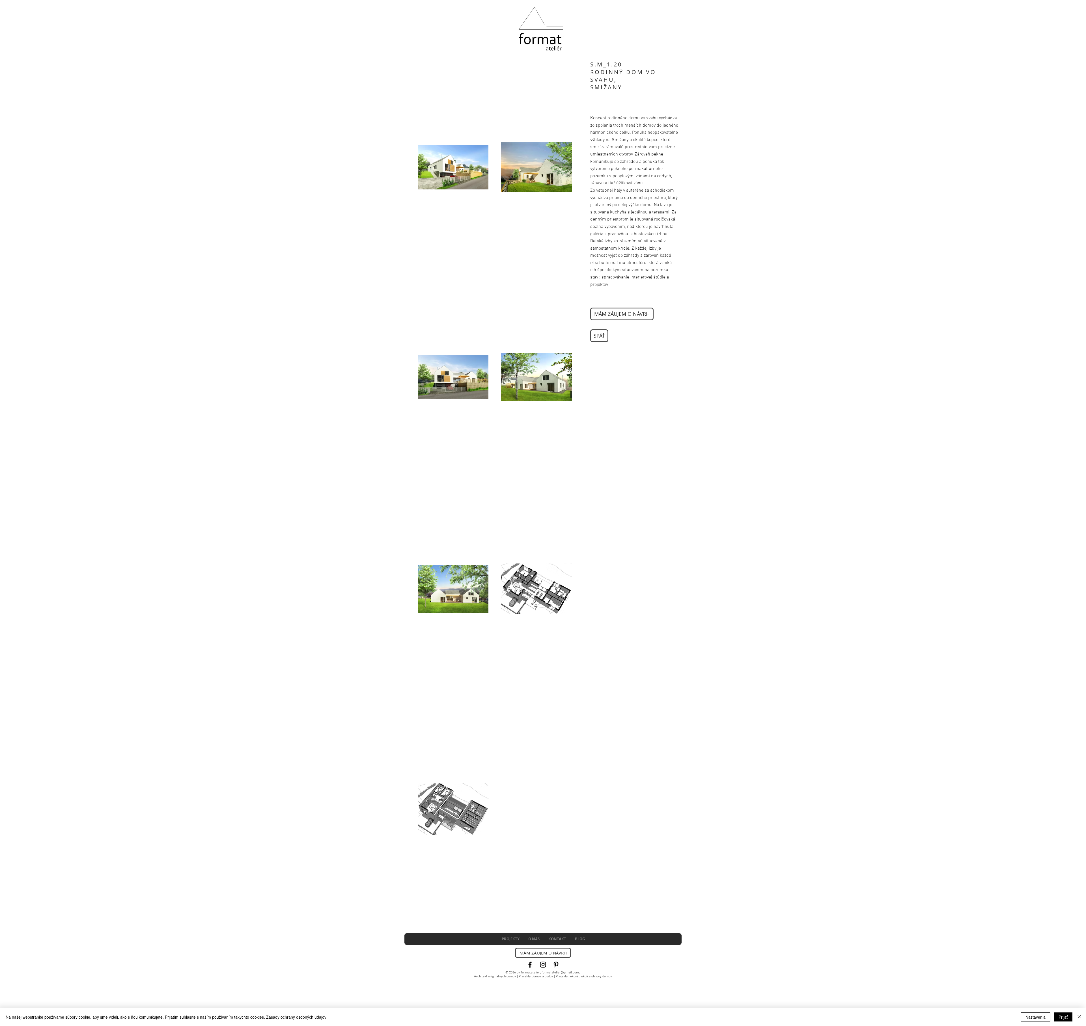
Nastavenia (1035, 1017)
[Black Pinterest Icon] (556, 965)
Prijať (1063, 1017)
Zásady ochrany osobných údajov (296, 1017)
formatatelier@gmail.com (560, 973)
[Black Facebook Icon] (530, 965)
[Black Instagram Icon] (543, 965)
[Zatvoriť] (1079, 1016)
